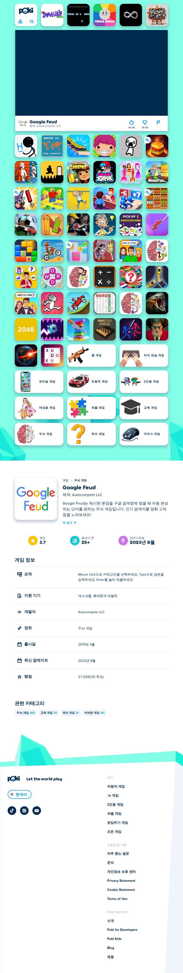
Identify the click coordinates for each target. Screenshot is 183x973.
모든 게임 (114, 831)
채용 (110, 957)
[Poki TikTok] (12, 810)
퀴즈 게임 (71, 713)
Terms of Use (117, 899)
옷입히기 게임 (117, 822)
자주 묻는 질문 (118, 853)
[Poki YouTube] (36, 810)
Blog (110, 948)
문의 (110, 862)
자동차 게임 (116, 786)
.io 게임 (113, 795)
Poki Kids (114, 939)
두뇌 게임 (80, 480)
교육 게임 (49, 713)
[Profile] (20, 21)
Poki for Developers (122, 930)
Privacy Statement (121, 881)
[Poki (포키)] (26, 10)
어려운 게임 (94, 713)
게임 (66, 480)
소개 (110, 921)
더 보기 (67, 522)
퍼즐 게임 (114, 813)
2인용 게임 (115, 804)
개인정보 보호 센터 (121, 871)
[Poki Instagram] (24, 810)
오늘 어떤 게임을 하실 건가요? (31, 21)
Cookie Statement (121, 890)
